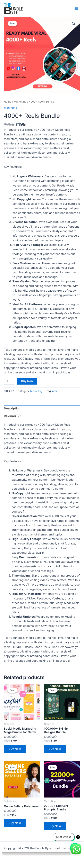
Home (7, 101)
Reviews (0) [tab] (12, 416)
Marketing (20, 101)
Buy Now (27, 381)
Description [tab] (12, 408)
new (54, 391)
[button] (73, 23)
